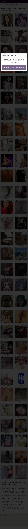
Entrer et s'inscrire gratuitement (14, 67)
